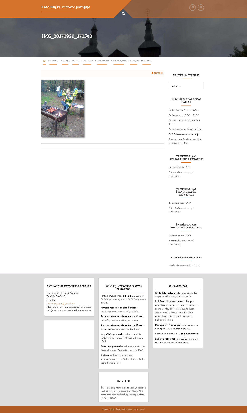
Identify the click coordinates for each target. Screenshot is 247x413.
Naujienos (53, 61)
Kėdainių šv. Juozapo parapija (65, 6)
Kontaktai (146, 61)
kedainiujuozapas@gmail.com (60, 303)
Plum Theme (115, 409)
